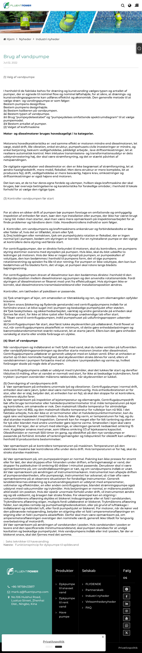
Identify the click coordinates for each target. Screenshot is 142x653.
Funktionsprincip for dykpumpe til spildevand (47, 544)
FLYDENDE (93, 584)
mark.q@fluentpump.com (29, 591)
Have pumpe (64, 614)
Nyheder (25, 39)
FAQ (88, 607)
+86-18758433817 (23, 586)
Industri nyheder (48, 39)
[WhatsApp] (127, 626)
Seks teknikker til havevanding (27, 541)
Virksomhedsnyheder (101, 601)
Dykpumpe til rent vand (67, 602)
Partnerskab (94, 590)
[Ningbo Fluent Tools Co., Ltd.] (17, 5)
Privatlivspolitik (128, 647)
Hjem (10, 39)
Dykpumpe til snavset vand (67, 588)
